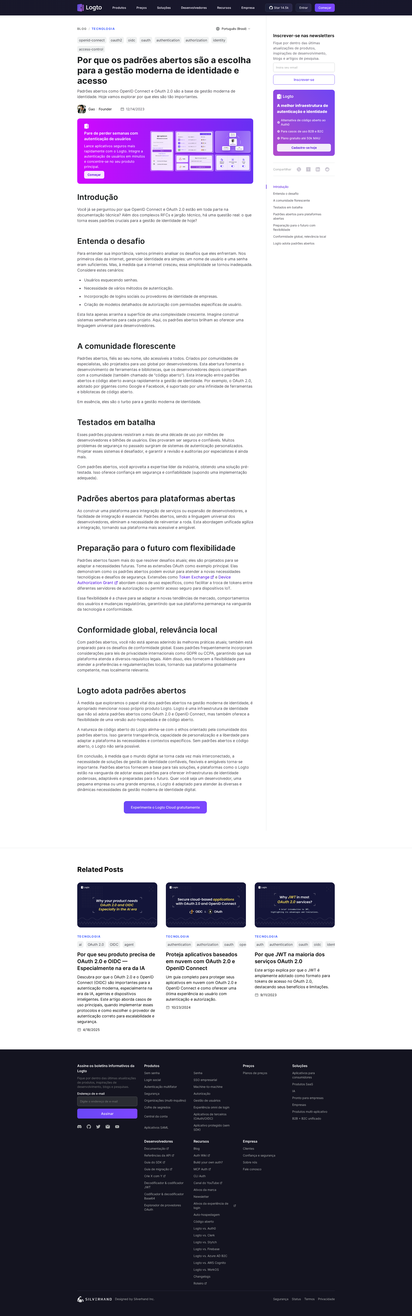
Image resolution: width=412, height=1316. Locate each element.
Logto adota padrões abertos (293, 243)
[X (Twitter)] (98, 1127)
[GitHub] (89, 1127)
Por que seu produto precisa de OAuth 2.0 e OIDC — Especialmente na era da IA (113, 886)
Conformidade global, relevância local (299, 236)
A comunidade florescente (291, 200)
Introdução (280, 186)
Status (296, 1299)
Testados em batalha (288, 207)
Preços (141, 7)
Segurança (280, 1299)
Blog (82, 28)
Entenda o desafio (285, 193)
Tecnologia (103, 28)
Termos (309, 1299)
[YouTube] (117, 1127)
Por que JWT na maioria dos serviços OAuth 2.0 (294, 884)
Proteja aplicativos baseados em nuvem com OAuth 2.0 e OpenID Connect (202, 886)
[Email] (108, 1127)
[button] (119, 8)
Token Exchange (194, 577)
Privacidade (326, 1299)
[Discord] (79, 1127)
